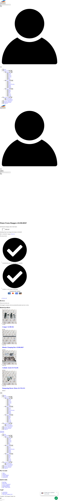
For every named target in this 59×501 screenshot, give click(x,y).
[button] (9, 70)
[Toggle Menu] (11, 70)
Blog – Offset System (6, 487)
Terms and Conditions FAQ (7, 494)
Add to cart (7, 229)
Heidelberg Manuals (6, 486)
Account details (5, 476)
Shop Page (4, 482)
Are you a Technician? (6, 484)
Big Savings (4, 483)
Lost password (5, 477)
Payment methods (5, 475)
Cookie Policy (4, 492)
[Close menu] (1, 393)
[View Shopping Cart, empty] (29, 67)
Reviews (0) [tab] (4, 298)
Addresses (4, 474)
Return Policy (4, 493)
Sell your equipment (6, 485)
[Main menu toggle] (2, 171)
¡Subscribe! (2, 432)
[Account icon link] (29, 65)
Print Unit (13, 234)
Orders (3, 473)
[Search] (1, 6)
